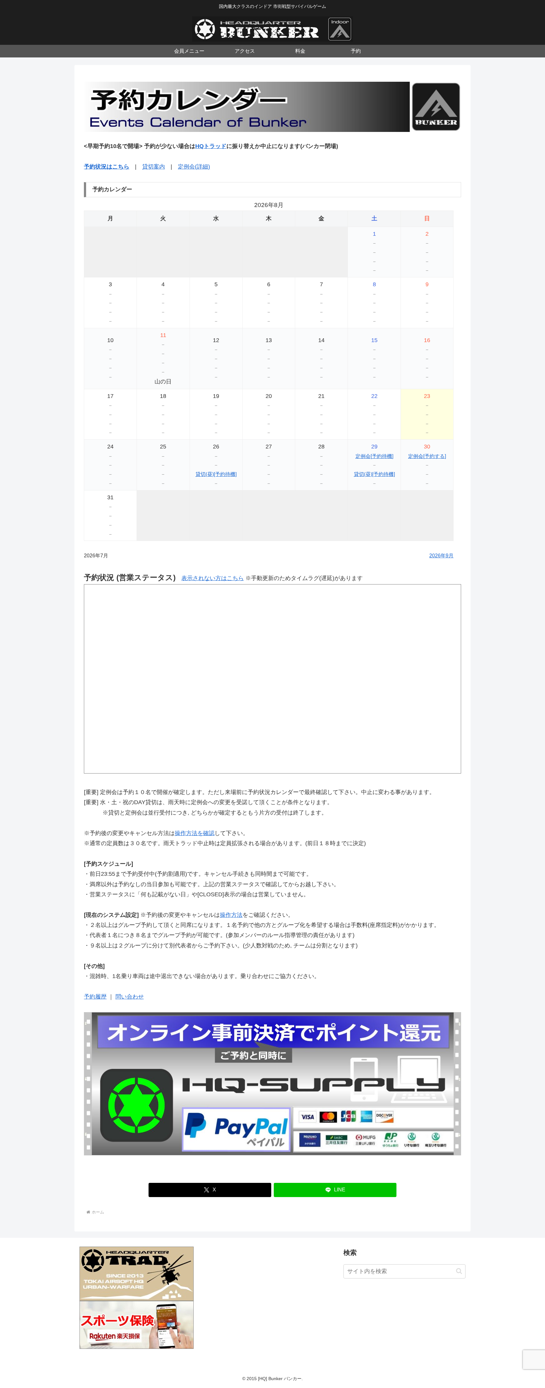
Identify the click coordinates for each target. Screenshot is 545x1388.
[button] (459, 1271)
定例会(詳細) (194, 166)
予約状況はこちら (106, 166)
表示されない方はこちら (212, 578)
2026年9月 (441, 555)
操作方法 (231, 915)
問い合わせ (129, 997)
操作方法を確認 (194, 833)
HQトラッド (210, 146)
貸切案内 (153, 166)
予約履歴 (95, 997)
